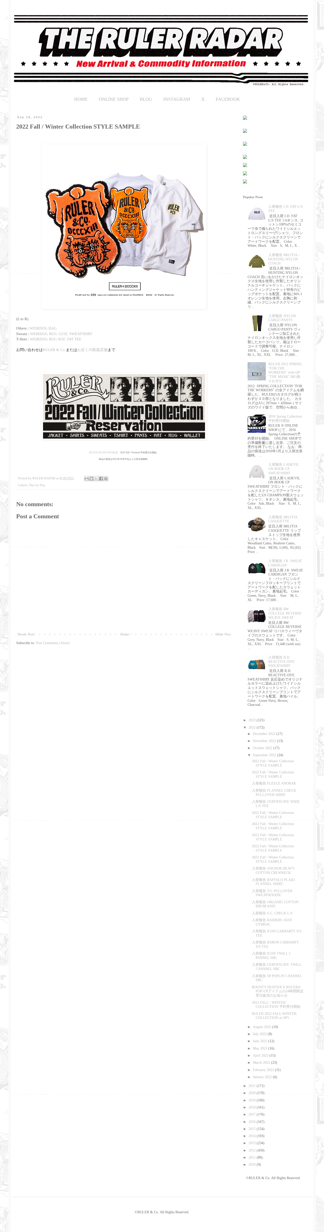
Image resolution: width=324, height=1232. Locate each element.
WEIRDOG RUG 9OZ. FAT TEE (55, 339)
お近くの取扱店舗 (92, 349)
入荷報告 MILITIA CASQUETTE (282, 519)
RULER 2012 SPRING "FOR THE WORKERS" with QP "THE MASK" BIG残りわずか (285, 372)
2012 (253, 1150)
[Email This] (86, 478)
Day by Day (37, 485)
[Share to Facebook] (101, 478)
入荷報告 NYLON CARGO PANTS (282, 318)
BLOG (146, 99)
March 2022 (262, 1062)
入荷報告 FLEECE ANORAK (274, 783)
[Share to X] (96, 478)
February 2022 (264, 1070)
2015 (253, 1129)
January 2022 (263, 1077)
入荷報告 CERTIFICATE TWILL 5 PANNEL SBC (276, 967)
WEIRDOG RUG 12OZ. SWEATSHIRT (61, 334)
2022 (253, 727)
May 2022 (260, 1048)
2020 (253, 1093)
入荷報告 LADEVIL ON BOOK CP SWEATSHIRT (283, 469)
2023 (253, 720)
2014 (253, 1136)
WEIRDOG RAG (43, 328)
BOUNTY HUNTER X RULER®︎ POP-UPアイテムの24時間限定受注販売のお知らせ (277, 991)
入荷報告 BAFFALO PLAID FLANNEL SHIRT (273, 882)
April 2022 (261, 1055)
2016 (253, 1122)
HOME (81, 99)
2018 (253, 1107)
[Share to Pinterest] (105, 478)
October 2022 (263, 748)
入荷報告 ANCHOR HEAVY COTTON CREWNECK (273, 871)
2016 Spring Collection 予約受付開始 (285, 419)
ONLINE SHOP (114, 99)
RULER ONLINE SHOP (101, 452)
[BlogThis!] (91, 478)
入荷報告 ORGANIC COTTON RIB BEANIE (275, 904)
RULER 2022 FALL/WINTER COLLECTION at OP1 (274, 1016)
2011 (253, 1157)
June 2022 (260, 1041)
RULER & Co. (54, 349)
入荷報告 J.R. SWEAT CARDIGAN (285, 563)
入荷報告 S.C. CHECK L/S (272, 913)
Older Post (223, 634)
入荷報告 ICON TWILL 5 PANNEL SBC (271, 956)
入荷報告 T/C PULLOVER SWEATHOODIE (272, 893)
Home (124, 634)
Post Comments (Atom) (53, 643)
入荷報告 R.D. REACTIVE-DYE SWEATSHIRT (281, 661)
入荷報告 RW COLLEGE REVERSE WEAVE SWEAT (285, 613)
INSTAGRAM (176, 99)
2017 (253, 1114)
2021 (253, 1086)
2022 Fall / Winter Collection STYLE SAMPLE (273, 763)
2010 (253, 1164)
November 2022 (265, 741)
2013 (253, 1143)
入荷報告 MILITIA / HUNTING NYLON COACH (283, 259)
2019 (253, 1100)
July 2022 (260, 1034)
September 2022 (265, 755)
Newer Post (25, 634)
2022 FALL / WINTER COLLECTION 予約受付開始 (276, 1005)
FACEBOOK (228, 99)
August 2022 (262, 1027)
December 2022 (264, 734)
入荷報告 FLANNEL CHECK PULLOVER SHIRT (274, 793)
